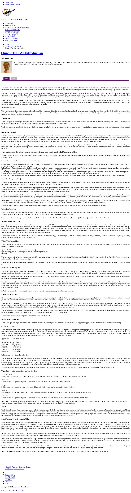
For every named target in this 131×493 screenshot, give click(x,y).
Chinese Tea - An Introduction (22, 53)
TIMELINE (9, 474)
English (6, 78)
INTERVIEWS (10, 476)
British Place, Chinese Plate (14, 469)
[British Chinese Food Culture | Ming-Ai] (8, 17)
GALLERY (9, 481)
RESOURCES (10, 478)
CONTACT (9, 483)
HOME (7, 44)
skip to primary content (12, 4)
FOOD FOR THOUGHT (13, 46)
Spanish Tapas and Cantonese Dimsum (18, 467)
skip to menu (9, 2)
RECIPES (8, 480)
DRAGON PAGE (18, 490)
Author (14, 78)
